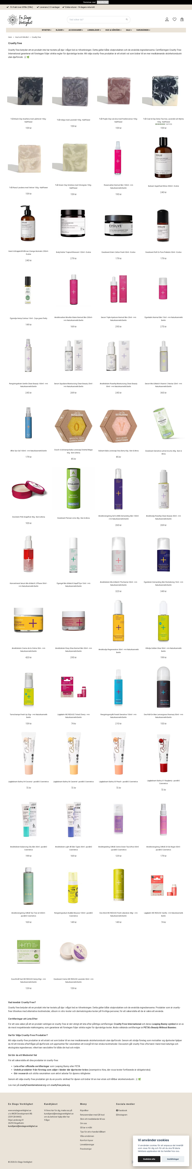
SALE (128, 30)
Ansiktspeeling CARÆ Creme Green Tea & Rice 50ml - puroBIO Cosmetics (118, 848)
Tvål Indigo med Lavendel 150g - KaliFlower (73, 120)
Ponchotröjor (86, 1149)
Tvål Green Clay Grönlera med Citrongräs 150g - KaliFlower (73, 186)
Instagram (122, 1115)
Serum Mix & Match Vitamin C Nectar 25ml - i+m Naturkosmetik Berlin (163, 385)
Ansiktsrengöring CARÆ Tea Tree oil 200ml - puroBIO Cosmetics (28, 914)
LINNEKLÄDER (93, 30)
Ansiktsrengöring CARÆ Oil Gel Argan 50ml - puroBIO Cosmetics (163, 848)
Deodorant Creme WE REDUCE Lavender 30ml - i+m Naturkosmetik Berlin (73, 980)
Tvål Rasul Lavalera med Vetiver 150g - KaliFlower (28, 188)
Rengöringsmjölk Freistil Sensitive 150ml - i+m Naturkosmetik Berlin (118, 716)
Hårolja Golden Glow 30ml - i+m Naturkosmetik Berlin (163, 649)
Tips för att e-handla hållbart (92, 1132)
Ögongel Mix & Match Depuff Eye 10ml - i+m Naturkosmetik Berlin (73, 584)
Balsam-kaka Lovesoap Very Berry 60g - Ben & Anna (119, 451)
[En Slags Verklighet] (20, 20)
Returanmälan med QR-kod (92, 1115)
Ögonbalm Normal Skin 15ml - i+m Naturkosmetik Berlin (163, 318)
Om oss (83, 1123)
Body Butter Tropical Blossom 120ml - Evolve (73, 252)
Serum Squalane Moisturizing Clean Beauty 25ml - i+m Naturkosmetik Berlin (73, 385)
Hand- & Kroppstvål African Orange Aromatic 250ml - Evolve (28, 252)
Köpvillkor (84, 1110)
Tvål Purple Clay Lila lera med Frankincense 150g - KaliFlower (118, 120)
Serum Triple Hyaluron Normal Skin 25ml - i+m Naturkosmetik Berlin (118, 318)
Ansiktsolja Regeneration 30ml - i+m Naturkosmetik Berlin (119, 651)
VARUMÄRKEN (142, 30)
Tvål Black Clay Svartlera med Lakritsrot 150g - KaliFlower (29, 120)
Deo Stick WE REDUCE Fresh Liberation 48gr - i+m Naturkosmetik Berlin (119, 914)
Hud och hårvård (22, 37)
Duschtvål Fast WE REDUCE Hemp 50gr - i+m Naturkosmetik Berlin (28, 980)
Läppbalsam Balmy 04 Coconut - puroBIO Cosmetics (28, 782)
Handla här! (103, 2)
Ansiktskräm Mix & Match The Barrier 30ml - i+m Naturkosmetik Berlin (118, 583)
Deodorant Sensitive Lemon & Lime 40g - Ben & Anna (163, 452)
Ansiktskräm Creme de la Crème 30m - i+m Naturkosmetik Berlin (28, 649)
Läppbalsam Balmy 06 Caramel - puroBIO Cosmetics (73, 782)
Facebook (122, 1110)
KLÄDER (59, 30)
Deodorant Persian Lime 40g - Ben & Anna (73, 518)
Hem (10, 37)
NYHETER (46, 30)
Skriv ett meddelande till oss (92, 1119)
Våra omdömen (87, 1136)
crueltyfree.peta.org (60, 1085)
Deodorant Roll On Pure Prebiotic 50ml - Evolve (163, 252)
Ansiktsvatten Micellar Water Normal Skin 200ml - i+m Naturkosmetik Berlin (73, 318)
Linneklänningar (87, 1144)
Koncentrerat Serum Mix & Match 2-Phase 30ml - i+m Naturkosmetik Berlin (28, 584)
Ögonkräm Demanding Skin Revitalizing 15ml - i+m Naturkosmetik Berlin (163, 583)
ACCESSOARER (75, 30)
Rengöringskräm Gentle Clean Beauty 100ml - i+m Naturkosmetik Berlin (28, 385)
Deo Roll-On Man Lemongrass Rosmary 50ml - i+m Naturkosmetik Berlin (163, 716)
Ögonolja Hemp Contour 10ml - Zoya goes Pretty (28, 318)
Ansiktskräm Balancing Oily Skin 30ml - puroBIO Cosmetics (28, 848)
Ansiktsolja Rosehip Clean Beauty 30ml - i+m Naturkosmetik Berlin (163, 517)
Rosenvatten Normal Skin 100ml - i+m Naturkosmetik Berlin (118, 186)
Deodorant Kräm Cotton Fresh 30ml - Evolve (118, 252)
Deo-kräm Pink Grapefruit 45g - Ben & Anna (28, 517)
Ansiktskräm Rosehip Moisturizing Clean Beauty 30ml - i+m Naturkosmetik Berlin (118, 385)
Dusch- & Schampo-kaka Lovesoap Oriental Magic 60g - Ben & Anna (73, 451)
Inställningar (173, 1159)
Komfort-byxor (86, 1140)
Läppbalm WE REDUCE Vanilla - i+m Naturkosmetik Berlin (163, 914)
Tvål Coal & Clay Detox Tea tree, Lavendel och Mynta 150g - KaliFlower (163, 121)
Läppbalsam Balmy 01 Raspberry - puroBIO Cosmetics (163, 782)
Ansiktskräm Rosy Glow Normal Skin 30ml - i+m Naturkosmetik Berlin (73, 649)
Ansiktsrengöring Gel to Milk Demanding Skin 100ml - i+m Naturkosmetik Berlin (118, 517)
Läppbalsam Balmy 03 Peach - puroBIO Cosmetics (118, 782)
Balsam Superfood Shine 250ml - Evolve (163, 186)
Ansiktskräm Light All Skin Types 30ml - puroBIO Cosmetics (73, 848)
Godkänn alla (149, 1159)
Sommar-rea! (89, 2)
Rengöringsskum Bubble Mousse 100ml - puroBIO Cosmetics (73, 914)
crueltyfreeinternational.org (33, 1085)
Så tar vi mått (86, 1127)
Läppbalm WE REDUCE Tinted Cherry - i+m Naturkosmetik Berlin (73, 716)
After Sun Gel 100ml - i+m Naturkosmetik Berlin (28, 451)
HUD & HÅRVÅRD (112, 30)
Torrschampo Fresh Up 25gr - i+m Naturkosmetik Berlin (28, 716)
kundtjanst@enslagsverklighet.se (23, 1126)
